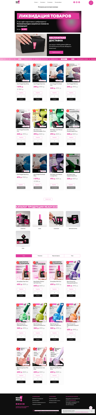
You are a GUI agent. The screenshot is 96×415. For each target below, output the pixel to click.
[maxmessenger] (79, 2)
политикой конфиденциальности (81, 411)
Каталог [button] (36, 2)
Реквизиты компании (36, 404)
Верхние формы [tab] (56, 255)
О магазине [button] (42, 2)
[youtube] (20, 404)
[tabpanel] (48, 326)
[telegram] (74, 2)
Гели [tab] (72, 255)
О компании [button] (49, 2)
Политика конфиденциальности (39, 402)
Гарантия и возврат (53, 398)
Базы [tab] (24, 255)
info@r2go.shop (72, 400)
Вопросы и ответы (53, 402)
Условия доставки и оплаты (54, 400)
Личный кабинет (58, 2)
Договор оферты (35, 400)
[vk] (16, 404)
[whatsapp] (77, 2)
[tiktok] (23, 404)
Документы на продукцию (37, 398)
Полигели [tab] (40, 255)
